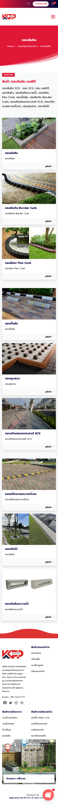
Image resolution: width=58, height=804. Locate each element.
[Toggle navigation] (53, 16)
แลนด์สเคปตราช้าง (27, 46)
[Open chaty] (48, 794)
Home (10, 46)
